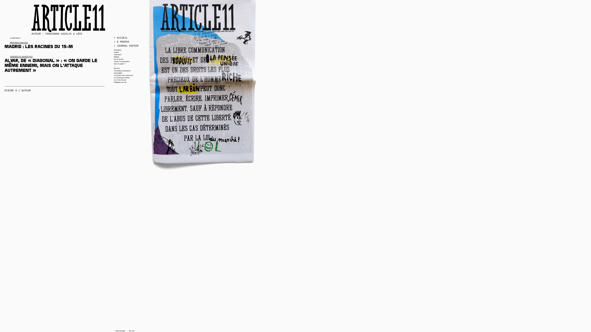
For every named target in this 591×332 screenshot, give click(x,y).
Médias (116, 57)
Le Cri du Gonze (120, 80)
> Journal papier (126, 46)
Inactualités (118, 73)
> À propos (121, 42)
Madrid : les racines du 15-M (39, 47)
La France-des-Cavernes (123, 75)
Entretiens (117, 50)
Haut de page (120, 331)
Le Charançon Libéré (122, 78)
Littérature (117, 54)
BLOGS (117, 68)
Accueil (131, 331)
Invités (116, 52)
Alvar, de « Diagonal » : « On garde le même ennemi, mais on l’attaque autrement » (51, 66)
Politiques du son (120, 82)
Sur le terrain (118, 59)
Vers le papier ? (119, 64)
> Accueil (121, 38)
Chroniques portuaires (122, 71)
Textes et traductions (122, 61)
